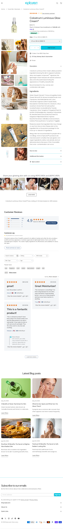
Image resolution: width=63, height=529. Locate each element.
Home (3, 9)
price (6, 272)
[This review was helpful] (51, 305)
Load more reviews (32, 357)
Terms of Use (24, 500)
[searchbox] (10, 255)
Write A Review (51, 223)
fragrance (11, 268)
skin (43, 268)
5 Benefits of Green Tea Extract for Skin (13, 404)
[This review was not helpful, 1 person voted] (26, 347)
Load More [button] (31, 194)
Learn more (4, 413)
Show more (12, 272)
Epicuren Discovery (12, 522)
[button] (6, 184)
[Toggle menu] (2, 3)
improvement (30, 268)
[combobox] (27, 255)
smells (23, 268)
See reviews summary (48, 13)
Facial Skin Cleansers (14, 9)
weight (38, 268)
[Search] (57, 3)
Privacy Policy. (34, 500)
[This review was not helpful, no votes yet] (26, 296)
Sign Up (57, 495)
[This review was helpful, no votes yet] (23, 296)
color (18, 268)
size (6, 268)
